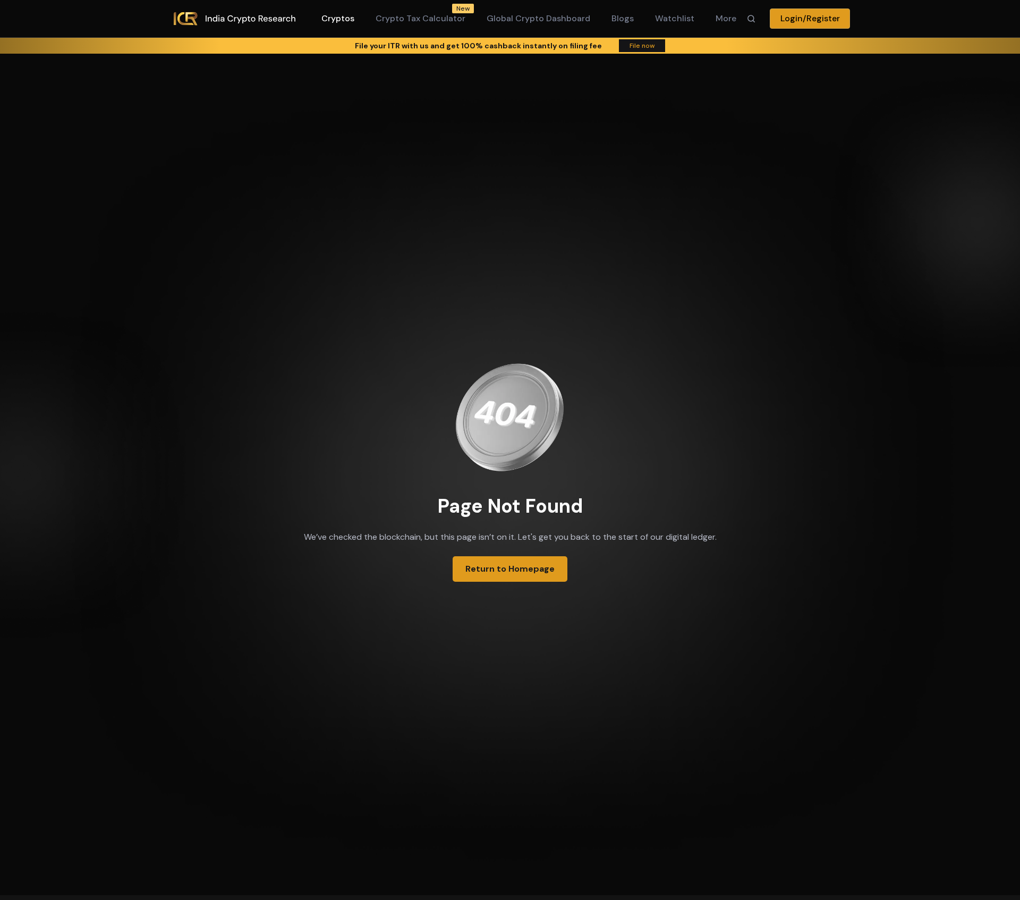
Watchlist (674, 18)
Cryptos (337, 18)
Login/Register (810, 18)
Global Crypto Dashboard (538, 18)
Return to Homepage (510, 568)
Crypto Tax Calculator (420, 18)
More (726, 18)
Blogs (622, 18)
